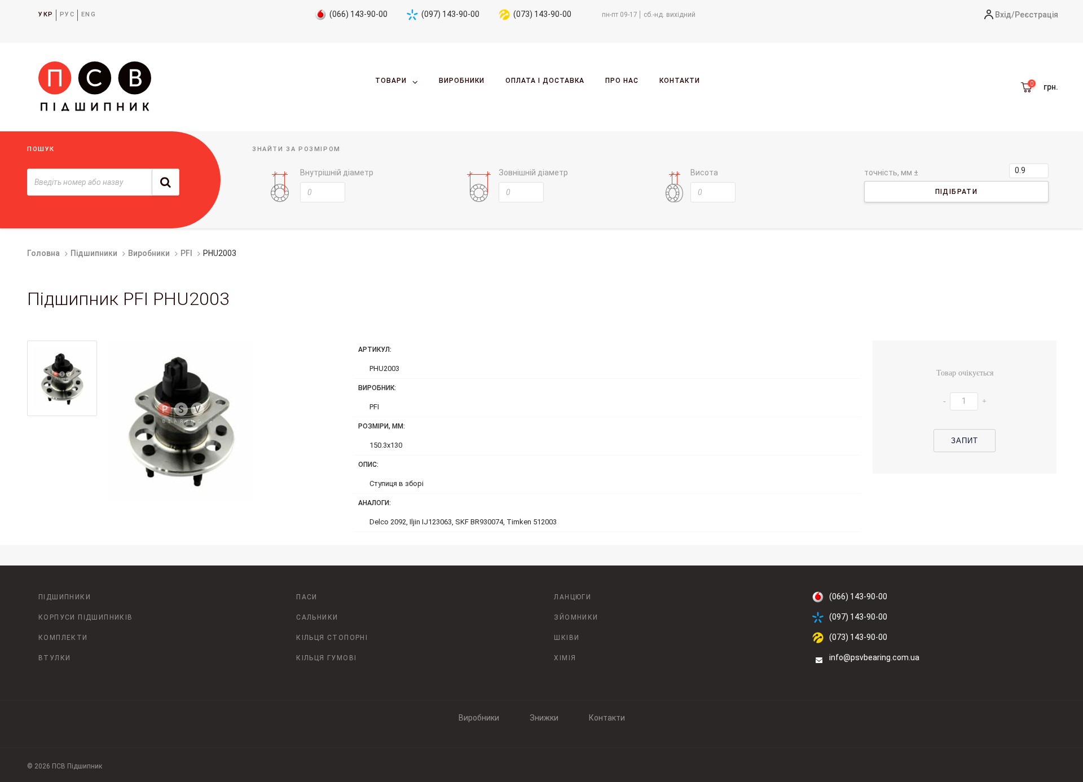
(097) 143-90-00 (450, 14)
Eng (88, 14)
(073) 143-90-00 (542, 14)
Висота (704, 172)
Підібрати (956, 192)
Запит (965, 440)
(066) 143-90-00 (358, 14)
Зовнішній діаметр (533, 172)
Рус (67, 14)
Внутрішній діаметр (336, 172)
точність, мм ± (891, 172)
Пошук (41, 149)
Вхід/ (1005, 14)
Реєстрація (1036, 14)
